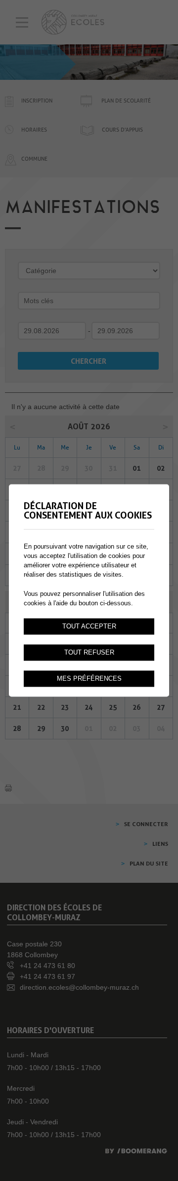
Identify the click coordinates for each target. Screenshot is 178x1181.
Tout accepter (89, 626)
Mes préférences (89, 678)
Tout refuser (89, 652)
